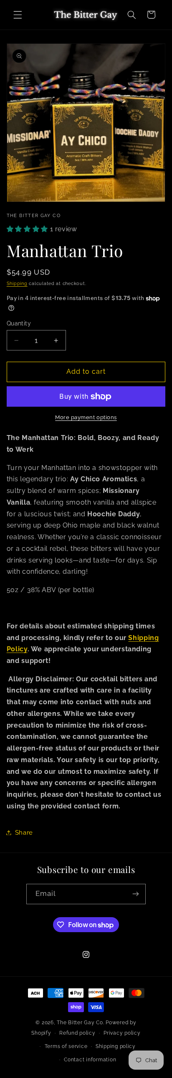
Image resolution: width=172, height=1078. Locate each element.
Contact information (90, 1060)
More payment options (86, 417)
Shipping (17, 283)
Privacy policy (122, 1033)
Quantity (19, 323)
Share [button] (24, 832)
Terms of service (66, 1046)
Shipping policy (116, 1046)
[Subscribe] (135, 894)
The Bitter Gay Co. (80, 1022)
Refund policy (77, 1033)
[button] (17, 14)
